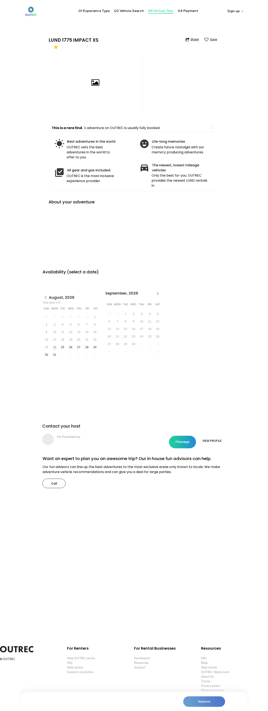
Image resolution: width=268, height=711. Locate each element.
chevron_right (158, 293)
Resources (141, 662)
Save (213, 39)
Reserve (204, 701)
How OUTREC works (81, 658)
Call (54, 483)
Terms (205, 681)
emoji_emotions (144, 144)
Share (195, 39)
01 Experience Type (94, 11)
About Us (207, 676)
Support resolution (80, 671)
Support (140, 667)
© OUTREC (7, 659)
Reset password (212, 690)
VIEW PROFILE (212, 440)
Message (182, 442)
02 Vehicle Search (129, 11)
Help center (75, 667)
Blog (204, 662)
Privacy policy (210, 685)
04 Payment (188, 11)
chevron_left (46, 298)
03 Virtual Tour (160, 11)
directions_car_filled (144, 167)
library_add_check (59, 172)
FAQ (69, 662)
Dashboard (141, 658)
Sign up (233, 11)
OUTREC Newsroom (215, 671)
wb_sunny (59, 144)
